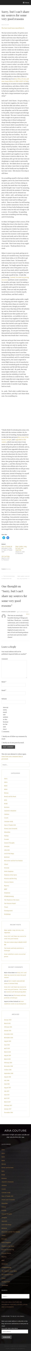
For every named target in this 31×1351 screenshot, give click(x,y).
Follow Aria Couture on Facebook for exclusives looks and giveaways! (14, 1304)
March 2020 (7, 1052)
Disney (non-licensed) (10, 828)
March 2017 (7, 1102)
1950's (5, 782)
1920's (5, 778)
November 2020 (8, 1037)
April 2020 (7, 1048)
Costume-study (8, 821)
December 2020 (8, 1034)
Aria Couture (15, 1130)
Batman (6, 793)
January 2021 (7, 1030)
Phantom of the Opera (10, 875)
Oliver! (6, 864)
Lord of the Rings (9, 853)
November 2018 (8, 1066)
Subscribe (6, 1337)
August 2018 (7, 1077)
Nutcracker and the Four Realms (13, 860)
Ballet (5, 786)
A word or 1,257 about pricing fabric (16, 992)
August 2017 (7, 1087)
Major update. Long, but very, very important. (21, 548)
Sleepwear (7, 893)
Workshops (7, 914)
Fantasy (6, 836)
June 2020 (7, 1045)
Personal (6, 868)
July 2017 (6, 1091)
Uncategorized (8, 910)
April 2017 (7, 1098)
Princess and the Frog (10, 878)
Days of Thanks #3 (7, 546)
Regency (6, 885)
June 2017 (6, 1094)
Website (4, 699)
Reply (27, 614)
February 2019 (8, 1062)
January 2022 (7, 1020)
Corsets (6, 818)
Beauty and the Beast (10, 796)
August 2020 (7, 1041)
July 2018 (6, 1080)
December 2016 (8, 1112)
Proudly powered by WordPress (15, 1346)
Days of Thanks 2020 (10, 825)
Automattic (21, 1348)
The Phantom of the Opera (11, 900)
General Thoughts (9, 843)
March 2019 (7, 1059)
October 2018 (7, 1070)
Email (4, 690)
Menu (27, 3)
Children (6, 814)
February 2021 (8, 1027)
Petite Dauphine (8, 871)
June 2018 (7, 1084)
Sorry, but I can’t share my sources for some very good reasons (15, 975)
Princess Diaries (9, 882)
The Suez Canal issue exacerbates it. (13, 28)
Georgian (6, 846)
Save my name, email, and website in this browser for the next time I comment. (6, 719)
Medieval (6, 857)
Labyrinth (7, 850)
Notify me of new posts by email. (13, 743)
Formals (6, 839)
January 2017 (7, 1109)
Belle (5, 800)
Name (4, 682)
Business (8, 569)
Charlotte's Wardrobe (10, 811)
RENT (5, 889)
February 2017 (8, 1105)
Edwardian (7, 832)
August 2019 (7, 1055)
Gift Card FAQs (6, 556)
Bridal (5, 803)
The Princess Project (10, 903)
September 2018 (8, 1073)
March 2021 (7, 1023)
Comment (4, 659)
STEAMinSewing (9, 896)
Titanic (6, 907)
